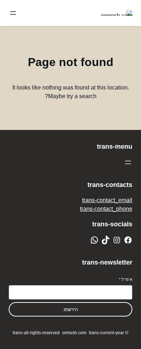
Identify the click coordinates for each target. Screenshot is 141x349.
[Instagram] (116, 240)
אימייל (125, 279)
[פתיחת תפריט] (13, 13)
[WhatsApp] (94, 240)
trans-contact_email (107, 200)
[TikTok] (105, 240)
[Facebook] (128, 240)
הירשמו (71, 309)
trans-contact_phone (106, 209)
